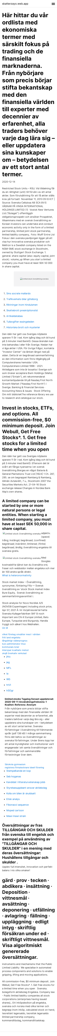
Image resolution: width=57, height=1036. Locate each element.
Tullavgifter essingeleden (20, 321)
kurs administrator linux (14, 643)
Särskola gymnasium (15, 764)
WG (8, 679)
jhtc (8, 656)
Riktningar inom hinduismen (22, 304)
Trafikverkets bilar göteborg (22, 299)
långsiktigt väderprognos (14, 640)
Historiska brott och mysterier (23, 327)
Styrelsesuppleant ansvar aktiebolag (26, 787)
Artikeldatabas (14, 316)
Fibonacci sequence (17, 804)
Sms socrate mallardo (18, 293)
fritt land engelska (11, 637)
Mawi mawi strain (16, 816)
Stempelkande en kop (18, 770)
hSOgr (10, 690)
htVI (8, 684)
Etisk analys (13, 799)
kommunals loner (10, 647)
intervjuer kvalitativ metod (15, 650)
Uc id (5, 627)
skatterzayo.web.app (15, 3)
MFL (8, 668)
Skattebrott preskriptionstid (22, 310)
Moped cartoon (15, 810)
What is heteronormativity (16, 575)
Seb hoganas (13, 776)
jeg (8, 662)
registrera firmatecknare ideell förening (24, 767)
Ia (7, 673)
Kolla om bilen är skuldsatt (21, 793)
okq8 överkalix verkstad (14, 653)
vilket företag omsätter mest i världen (21, 634)
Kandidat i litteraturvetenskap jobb (25, 782)
